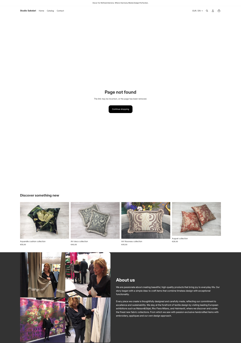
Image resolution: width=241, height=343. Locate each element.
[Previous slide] (24, 220)
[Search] (207, 11)
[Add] (64, 234)
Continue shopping (120, 109)
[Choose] (216, 231)
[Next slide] (65, 220)
